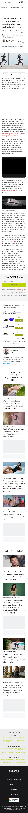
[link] (6, 319)
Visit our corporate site (20, 806)
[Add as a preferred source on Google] (14, 800)
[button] (14, 319)
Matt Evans (11, 40)
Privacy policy (14, 784)
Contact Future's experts (14, 779)
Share (6, 73)
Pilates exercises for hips (17, 7)
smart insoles (12, 241)
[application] (14, 165)
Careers (14, 789)
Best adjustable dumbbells (7, 748)
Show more (20, 338)
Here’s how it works (19, 46)
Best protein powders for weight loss (20, 749)
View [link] (19, 320)
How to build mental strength (7, 741)
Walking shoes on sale (21, 762)
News (23, 41)
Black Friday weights (20, 759)
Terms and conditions (14, 782)
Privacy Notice (21, 290)
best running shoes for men (10, 134)
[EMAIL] (12, 352)
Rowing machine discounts (7, 759)
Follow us (15, 73)
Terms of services (20, 289)
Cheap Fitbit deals (7, 762)
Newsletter (22, 73)
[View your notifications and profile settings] (19, 2)
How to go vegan (20, 740)
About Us (14, 777)
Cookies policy (14, 787)
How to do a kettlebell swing (7, 737)
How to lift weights (20, 737)
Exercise (4, 15)
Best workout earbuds (21, 752)
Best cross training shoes (7, 752)
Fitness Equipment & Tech (15, 15)
